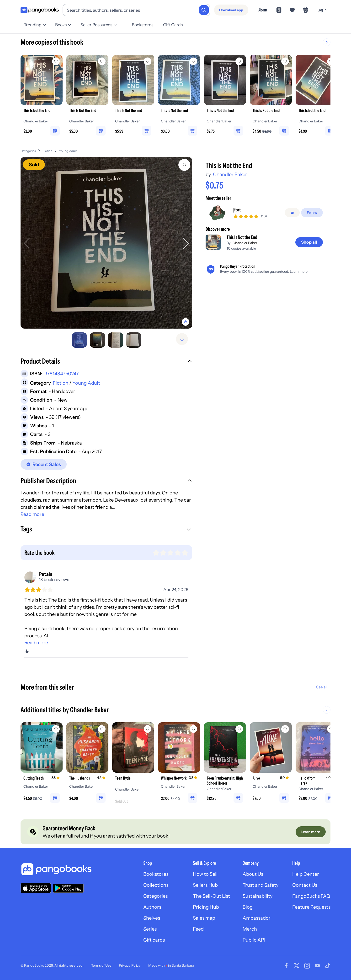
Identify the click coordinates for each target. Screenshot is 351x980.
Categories (28, 151)
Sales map (204, 918)
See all (322, 687)
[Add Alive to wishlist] (285, 729)
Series (150, 929)
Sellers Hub (205, 885)
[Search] (204, 10)
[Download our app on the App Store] (36, 888)
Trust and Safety (260, 885)
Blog (248, 907)
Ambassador (257, 918)
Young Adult (68, 151)
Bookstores (142, 24)
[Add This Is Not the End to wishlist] (184, 165)
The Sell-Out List (211, 896)
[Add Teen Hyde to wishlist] (147, 729)
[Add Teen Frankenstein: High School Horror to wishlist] (239, 729)
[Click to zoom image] (106, 243)
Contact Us (304, 885)
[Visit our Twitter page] (296, 966)
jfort (237, 210)
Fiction (47, 151)
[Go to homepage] (40, 10)
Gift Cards (173, 24)
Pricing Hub (206, 907)
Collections (155, 885)
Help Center (305, 874)
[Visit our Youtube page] (317, 966)
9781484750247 (61, 374)
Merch (250, 929)
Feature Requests (311, 907)
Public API (254, 940)
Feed (198, 929)
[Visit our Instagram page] (307, 966)
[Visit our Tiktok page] (327, 966)
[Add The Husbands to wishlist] (102, 729)
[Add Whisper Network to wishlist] (193, 729)
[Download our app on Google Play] (68, 888)
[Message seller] (292, 212)
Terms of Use (101, 965)
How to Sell (205, 874)
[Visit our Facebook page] (286, 966)
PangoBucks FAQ (311, 896)
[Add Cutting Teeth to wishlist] (56, 729)
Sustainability (257, 896)
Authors (152, 907)
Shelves (151, 918)
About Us (253, 874)
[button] (106, 362)
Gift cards (154, 940)
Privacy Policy (130, 965)
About (262, 9)
